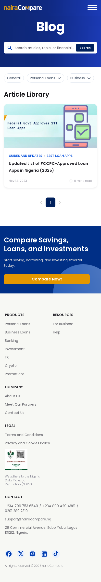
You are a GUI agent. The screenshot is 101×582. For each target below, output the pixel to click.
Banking (11, 340)
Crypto (11, 365)
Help (56, 332)
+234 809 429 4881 (59, 505)
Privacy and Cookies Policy (27, 443)
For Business (63, 323)
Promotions (15, 373)
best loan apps (60, 156)
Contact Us (14, 412)
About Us (12, 396)
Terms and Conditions (24, 434)
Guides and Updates (25, 156)
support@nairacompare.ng (28, 519)
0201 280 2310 (16, 510)
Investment (15, 348)
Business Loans (17, 332)
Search (85, 48)
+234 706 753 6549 (21, 505)
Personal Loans (17, 323)
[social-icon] (9, 554)
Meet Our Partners (20, 404)
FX (7, 357)
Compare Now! (47, 279)
